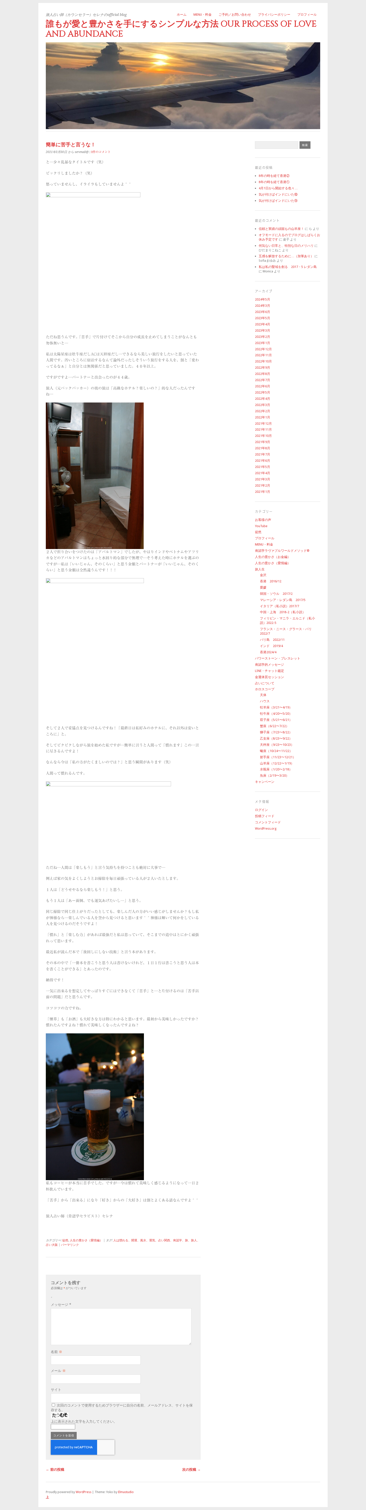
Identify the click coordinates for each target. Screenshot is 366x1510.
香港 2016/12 (270, 581)
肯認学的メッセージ (269, 664)
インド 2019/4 (271, 646)
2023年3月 (262, 330)
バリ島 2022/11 (272, 640)
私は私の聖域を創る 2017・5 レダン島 (288, 267)
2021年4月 (262, 473)
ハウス (265, 701)
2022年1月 (262, 417)
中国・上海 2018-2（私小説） (282, 612)
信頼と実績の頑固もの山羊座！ (281, 229)
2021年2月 (262, 485)
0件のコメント (101, 151)
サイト (56, 1390)
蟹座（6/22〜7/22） (274, 726)
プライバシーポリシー (274, 14)
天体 (263, 695)
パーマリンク (70, 1245)
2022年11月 (263, 355)
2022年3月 (262, 405)
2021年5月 (262, 467)
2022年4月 (262, 399)
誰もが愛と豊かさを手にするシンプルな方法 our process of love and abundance (181, 29)
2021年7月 (262, 454)
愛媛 (263, 587)
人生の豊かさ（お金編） (273, 557)
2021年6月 (262, 460)
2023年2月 (262, 337)
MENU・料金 (202, 14)
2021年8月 (262, 448)
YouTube (261, 526)
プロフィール (307, 14)
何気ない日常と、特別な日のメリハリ (286, 246)
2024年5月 (262, 299)
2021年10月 (263, 436)
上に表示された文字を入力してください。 (84, 1421)
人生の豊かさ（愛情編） (86, 1240)
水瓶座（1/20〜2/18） (276, 769)
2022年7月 (262, 380)
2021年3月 (262, 479)
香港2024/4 (268, 652)
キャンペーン (264, 782)
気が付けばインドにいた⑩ (278, 194)
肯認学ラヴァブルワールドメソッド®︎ (282, 551)
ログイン (261, 810)
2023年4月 (262, 324)
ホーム (181, 14)
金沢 (263, 575)
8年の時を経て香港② (274, 176)
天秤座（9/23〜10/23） (277, 745)
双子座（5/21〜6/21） (276, 720)
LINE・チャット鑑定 (269, 671)
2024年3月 (262, 305)
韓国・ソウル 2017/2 (276, 594)
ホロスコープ (264, 689)
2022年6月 (262, 386)
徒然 (65, 1240)
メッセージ (61, 1305)
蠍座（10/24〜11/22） (276, 751)
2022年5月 (262, 392)
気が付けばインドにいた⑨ (278, 200)
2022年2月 (262, 411)
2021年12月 (263, 423)
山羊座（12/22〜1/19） (277, 763)
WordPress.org (265, 828)
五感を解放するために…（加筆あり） (286, 256)
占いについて (264, 683)
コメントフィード (268, 822)
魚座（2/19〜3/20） (274, 775)
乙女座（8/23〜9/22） (276, 738)
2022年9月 (262, 367)
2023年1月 (262, 343)
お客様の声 (263, 520)
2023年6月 (262, 312)
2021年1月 (262, 492)
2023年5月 (262, 318)
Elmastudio (126, 1492)
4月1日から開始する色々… (278, 188)
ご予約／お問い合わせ (235, 14)
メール (58, 1371)
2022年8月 (262, 374)
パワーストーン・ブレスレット (277, 658)
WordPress (83, 1492)
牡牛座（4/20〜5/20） (276, 713)
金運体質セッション (269, 677)
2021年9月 (262, 442)
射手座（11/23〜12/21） (278, 757)
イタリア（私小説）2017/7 (279, 606)
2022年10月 (263, 361)
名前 (56, 1352)
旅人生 (260, 569)
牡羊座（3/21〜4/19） (276, 707)
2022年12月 (263, 349)
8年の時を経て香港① (274, 182)
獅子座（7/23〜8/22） (276, 732)
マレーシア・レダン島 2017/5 (282, 600)
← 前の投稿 (55, 1469)
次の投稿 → (191, 1469)
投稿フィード (264, 816)
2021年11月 (263, 429)
